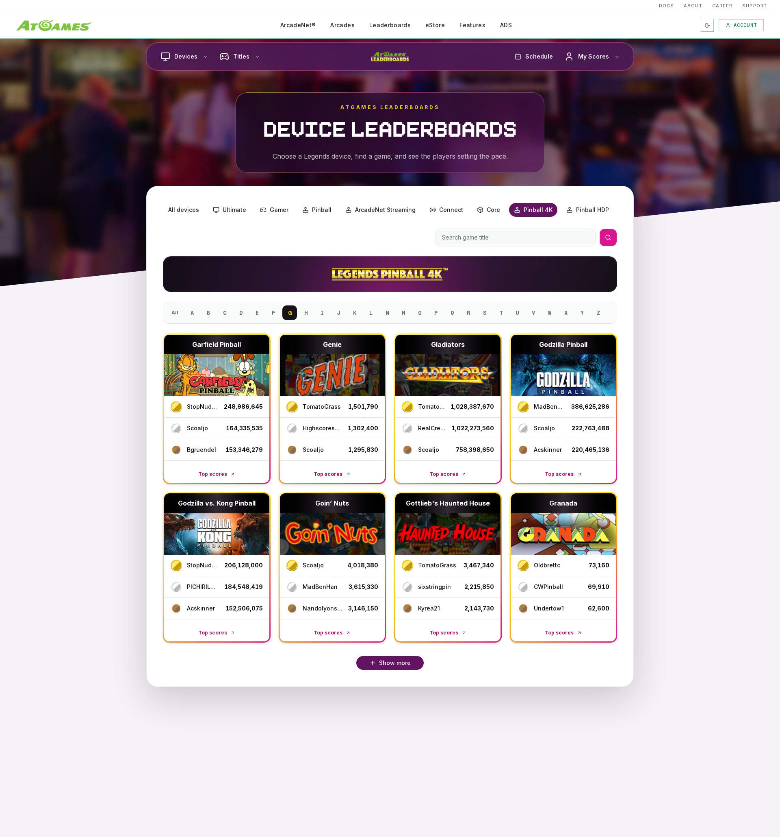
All (174, 313)
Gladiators (448, 344)
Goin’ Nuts (332, 503)
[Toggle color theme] (707, 25)
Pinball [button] (322, 209)
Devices (185, 56)
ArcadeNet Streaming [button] (385, 209)
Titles (241, 56)
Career (722, 6)
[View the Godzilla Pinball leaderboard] (563, 375)
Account (745, 25)
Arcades (342, 25)
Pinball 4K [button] (538, 209)
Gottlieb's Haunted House (448, 503)
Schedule (539, 56)
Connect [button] (451, 209)
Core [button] (493, 209)
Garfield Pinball (216, 344)
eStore (435, 25)
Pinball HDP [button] (592, 209)
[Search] (608, 237)
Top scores (212, 474)
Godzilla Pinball (563, 344)
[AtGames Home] (53, 25)
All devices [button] (183, 209)
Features (472, 25)
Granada (563, 503)
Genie (332, 344)
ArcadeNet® (298, 25)
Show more (395, 662)
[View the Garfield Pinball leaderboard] (216, 375)
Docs (666, 6)
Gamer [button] (279, 209)
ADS (506, 25)
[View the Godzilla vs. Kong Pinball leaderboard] (216, 534)
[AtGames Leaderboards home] (390, 56)
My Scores (593, 56)
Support (754, 6)
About (693, 6)
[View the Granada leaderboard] (563, 534)
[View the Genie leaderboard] (332, 375)
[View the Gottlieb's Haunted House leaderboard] (447, 534)
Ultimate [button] (234, 209)
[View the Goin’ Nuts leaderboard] (332, 534)
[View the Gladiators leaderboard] (447, 375)
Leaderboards (390, 25)
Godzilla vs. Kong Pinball (217, 503)
